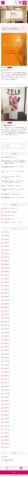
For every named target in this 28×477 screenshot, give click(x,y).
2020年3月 (6, 347)
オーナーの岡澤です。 (9, 185)
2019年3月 (6, 375)
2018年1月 (6, 418)
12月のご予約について (9, 215)
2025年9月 (6, 239)
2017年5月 (6, 447)
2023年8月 (6, 271)
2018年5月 (6, 411)
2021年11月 (7, 321)
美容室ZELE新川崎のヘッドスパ (11, 166)
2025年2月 (6, 246)
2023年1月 (6, 293)
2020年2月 (6, 350)
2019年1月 (6, 382)
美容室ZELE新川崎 (8, 460)
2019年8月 (6, 364)
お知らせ (10, 67)
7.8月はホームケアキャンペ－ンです (13, 222)
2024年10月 (7, 257)
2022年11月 (7, 296)
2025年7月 (6, 242)
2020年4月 (6, 343)
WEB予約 (21, 469)
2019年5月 (6, 372)
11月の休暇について (9, 219)
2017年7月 (6, 440)
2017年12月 (7, 422)
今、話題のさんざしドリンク (8, 125)
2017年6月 (6, 443)
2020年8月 (6, 336)
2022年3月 (6, 307)
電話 (7, 469)
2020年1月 (6, 354)
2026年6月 (6, 235)
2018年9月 (6, 397)
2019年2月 (6, 379)
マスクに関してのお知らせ (10, 212)
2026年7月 (6, 232)
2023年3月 (6, 286)
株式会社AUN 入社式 (9, 194)
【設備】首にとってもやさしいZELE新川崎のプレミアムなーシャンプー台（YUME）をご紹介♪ (14, 162)
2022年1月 (6, 314)
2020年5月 (6, 339)
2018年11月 (7, 390)
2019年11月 (7, 357)
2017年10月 (7, 429)
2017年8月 (6, 436)
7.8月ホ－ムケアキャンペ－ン (11, 208)
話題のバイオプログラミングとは (12, 189)
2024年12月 (7, 250)
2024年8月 (6, 260)
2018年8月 (6, 400)
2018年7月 (6, 404)
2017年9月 (6, 433)
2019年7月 (6, 368)
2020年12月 (7, 325)
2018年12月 (7, 386)
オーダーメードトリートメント (11, 171)
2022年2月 (6, 311)
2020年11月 (7, 329)
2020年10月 (7, 332)
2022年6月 (6, 303)
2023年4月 (6, 282)
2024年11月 (7, 253)
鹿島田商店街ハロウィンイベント (12, 197)
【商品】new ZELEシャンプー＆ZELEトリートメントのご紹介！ (14, 181)
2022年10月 (7, 300)
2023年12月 (7, 264)
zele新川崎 (6, 157)
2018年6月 (6, 408)
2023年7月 (6, 275)
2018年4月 (6, 415)
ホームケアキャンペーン (7, 70)
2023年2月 (6, 289)
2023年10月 (7, 268)
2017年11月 (7, 426)
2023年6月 (6, 278)
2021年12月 (7, 318)
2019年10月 (7, 361)
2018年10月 (7, 393)
